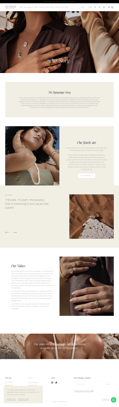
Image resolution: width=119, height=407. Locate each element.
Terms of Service (33, 382)
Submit (108, 384)
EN (112, 7)
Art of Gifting (64, 7)
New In (36, 7)
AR (109, 7)
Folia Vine (57, 7)
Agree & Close (23, 398)
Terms (30, 378)
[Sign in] (99, 7)
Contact (82, 7)
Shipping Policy (32, 385)
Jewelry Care (9, 385)
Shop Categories (28, 7)
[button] (95, 7)
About (21, 7)
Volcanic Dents (49, 7)
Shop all (41, 7)
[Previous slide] (7, 232)
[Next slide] (15, 232)
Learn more (11, 398)
